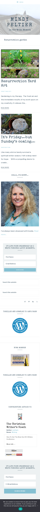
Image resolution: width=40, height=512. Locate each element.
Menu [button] (21, 2)
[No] (37, 506)
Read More (5, 107)
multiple (15, 430)
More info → (11, 444)
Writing (14, 432)
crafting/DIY (6, 91)
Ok (20, 509)
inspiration (5, 147)
